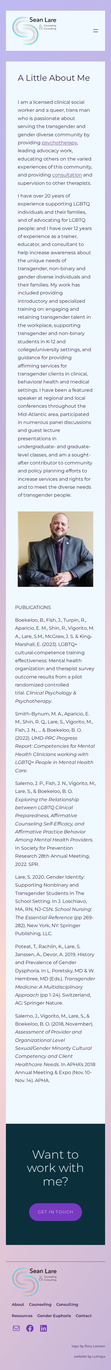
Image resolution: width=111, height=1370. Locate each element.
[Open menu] (95, 30)
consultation (67, 175)
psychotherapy (59, 142)
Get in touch (55, 1211)
